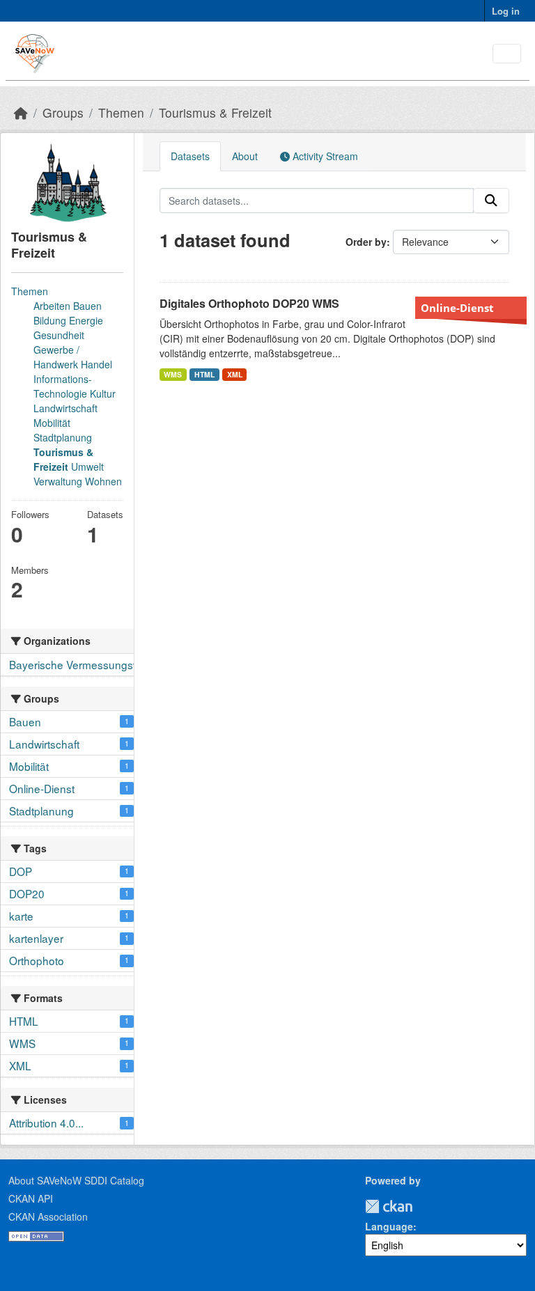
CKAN (388, 1206)
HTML (204, 374)
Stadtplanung (62, 437)
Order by (366, 242)
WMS (173, 374)
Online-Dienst (457, 308)
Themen (121, 112)
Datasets (190, 156)
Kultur (103, 393)
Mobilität (51, 423)
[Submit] (491, 200)
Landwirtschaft (65, 408)
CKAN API (30, 1198)
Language (389, 1226)
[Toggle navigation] (507, 54)
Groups (63, 112)
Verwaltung (57, 481)
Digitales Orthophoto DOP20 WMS (249, 303)
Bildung (49, 320)
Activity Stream (324, 156)
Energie (86, 320)
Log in (506, 10)
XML (234, 374)
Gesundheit (58, 335)
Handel (96, 364)
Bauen (87, 306)
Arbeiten (51, 306)
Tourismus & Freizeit (215, 112)
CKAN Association (48, 1216)
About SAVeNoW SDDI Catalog (76, 1180)
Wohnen (103, 481)
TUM (422, 1206)
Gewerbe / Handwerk (56, 357)
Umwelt (87, 467)
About (245, 156)
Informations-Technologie (62, 386)
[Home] (21, 112)
